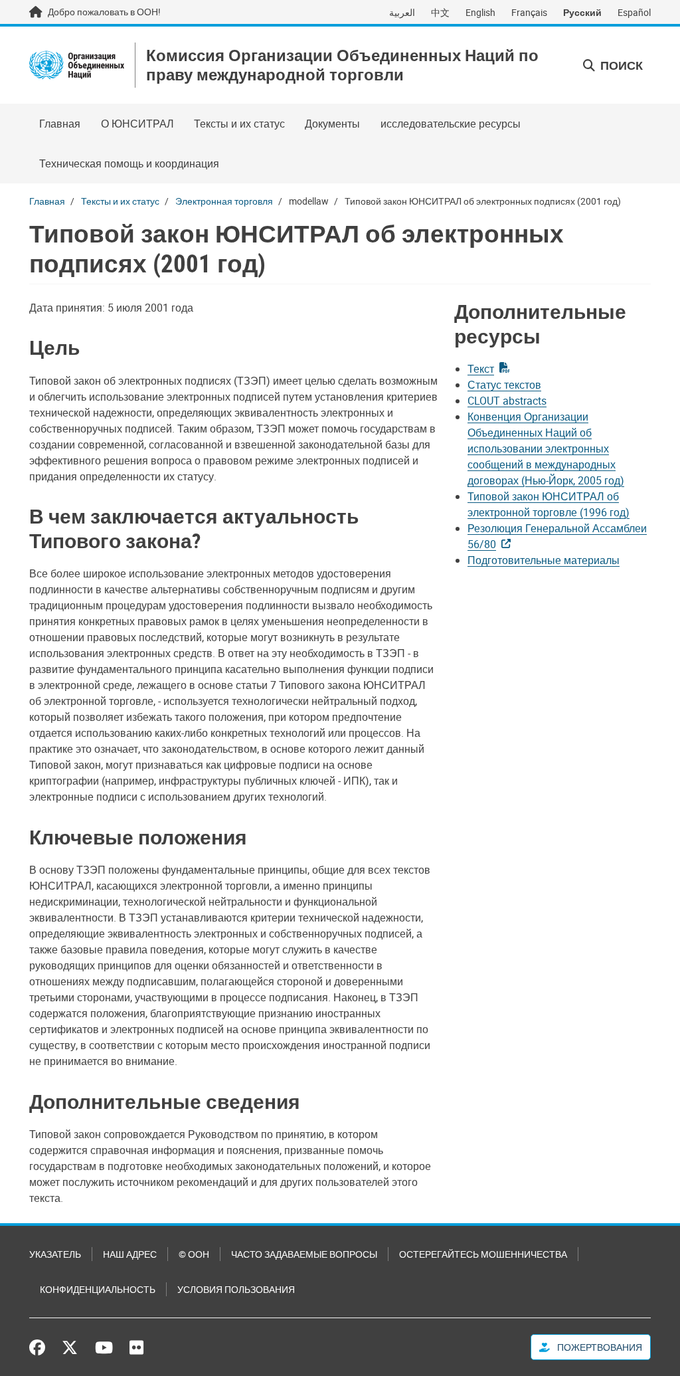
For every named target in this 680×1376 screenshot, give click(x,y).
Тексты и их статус (239, 123)
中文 (440, 12)
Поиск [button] (620, 65)
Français (529, 12)
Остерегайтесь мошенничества (483, 1254)
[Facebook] (40, 1347)
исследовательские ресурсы (451, 123)
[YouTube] (104, 1347)
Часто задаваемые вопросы (304, 1254)
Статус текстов (504, 384)
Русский (582, 12)
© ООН (194, 1254)
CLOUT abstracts (507, 400)
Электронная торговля (224, 201)
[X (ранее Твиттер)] (69, 1347)
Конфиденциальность (97, 1289)
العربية (402, 12)
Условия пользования (236, 1289)
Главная (59, 123)
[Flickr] (136, 1347)
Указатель (55, 1254)
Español (634, 12)
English (480, 12)
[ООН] (76, 65)
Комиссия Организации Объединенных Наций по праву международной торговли (342, 65)
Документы (332, 123)
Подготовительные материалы (544, 560)
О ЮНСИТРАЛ (137, 123)
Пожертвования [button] (598, 1347)
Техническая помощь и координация (129, 163)
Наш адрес (130, 1254)
